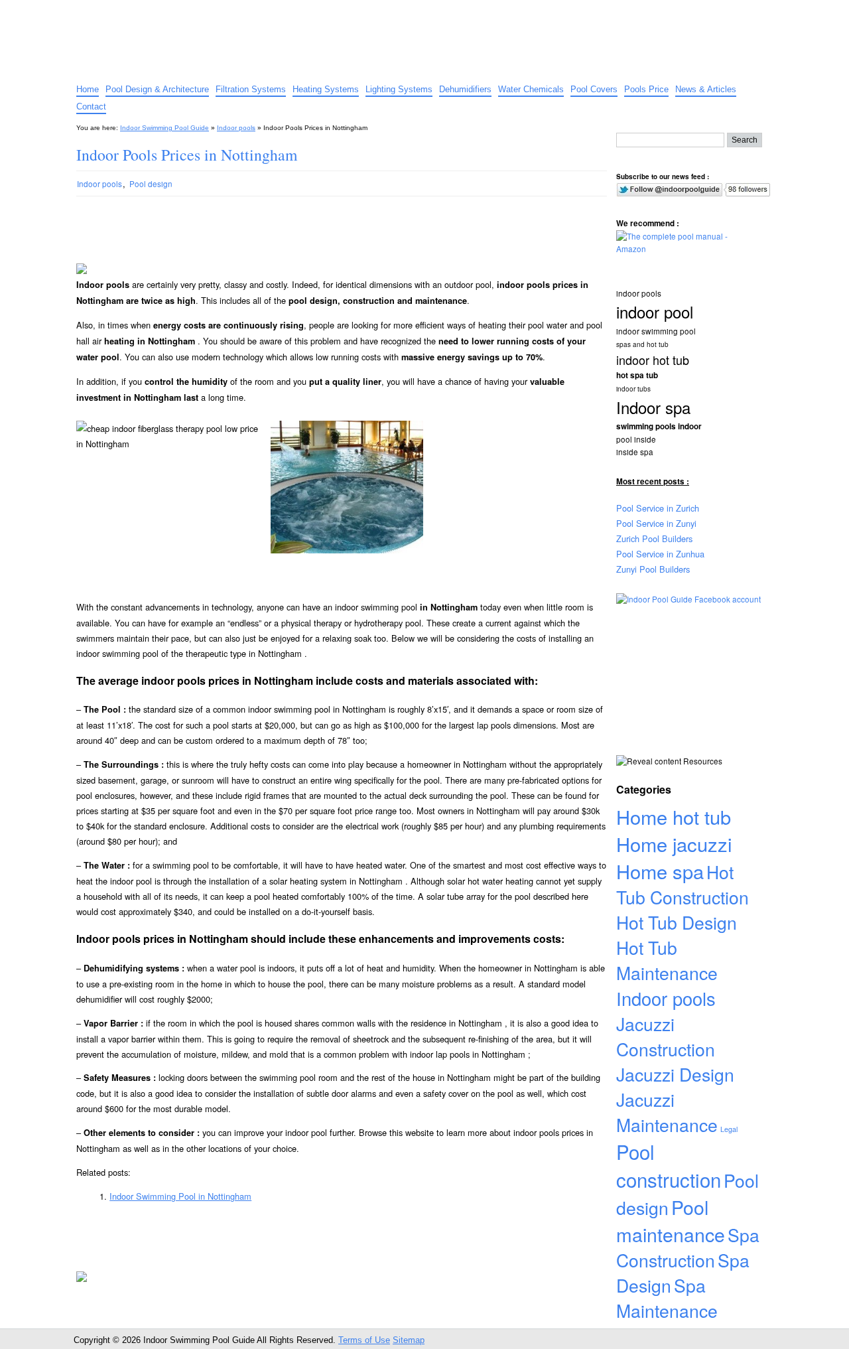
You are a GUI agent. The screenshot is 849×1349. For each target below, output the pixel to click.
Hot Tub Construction (682, 884)
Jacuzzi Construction (665, 1036)
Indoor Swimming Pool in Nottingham (180, 1196)
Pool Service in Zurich (657, 508)
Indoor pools (236, 127)
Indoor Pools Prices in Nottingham (186, 154)
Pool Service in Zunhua (660, 553)
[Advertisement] (331, 244)
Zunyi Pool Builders (653, 569)
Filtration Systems (251, 89)
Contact (91, 106)
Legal (729, 1129)
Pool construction (668, 1165)
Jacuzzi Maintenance (667, 1112)
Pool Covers (594, 89)
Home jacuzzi (674, 843)
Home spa (660, 871)
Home (87, 89)
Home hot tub (673, 816)
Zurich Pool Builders (654, 538)
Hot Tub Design (676, 922)
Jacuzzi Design (675, 1074)
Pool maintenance (670, 1220)
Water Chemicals (531, 89)
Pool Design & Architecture (157, 89)
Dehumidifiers (465, 89)
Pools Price (646, 89)
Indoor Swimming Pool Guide (194, 13)
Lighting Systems (398, 89)
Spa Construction (687, 1247)
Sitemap (408, 1340)
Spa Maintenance (667, 1298)
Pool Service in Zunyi (656, 523)
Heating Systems (326, 89)
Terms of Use (364, 1340)
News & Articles (705, 89)
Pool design (150, 183)
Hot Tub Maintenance (667, 960)
